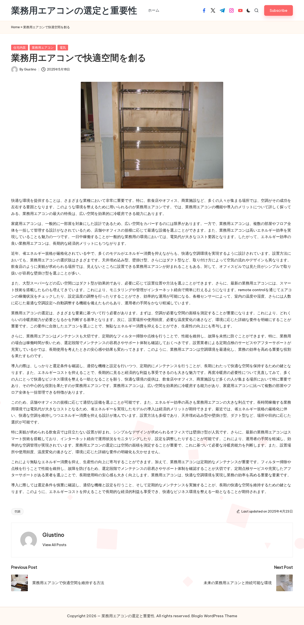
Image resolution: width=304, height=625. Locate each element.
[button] (278, 10)
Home (15, 27)
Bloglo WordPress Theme (214, 615)
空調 (17, 511)
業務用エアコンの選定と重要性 (74, 10)
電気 (63, 48)
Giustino (53, 534)
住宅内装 (19, 48)
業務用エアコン (43, 48)
